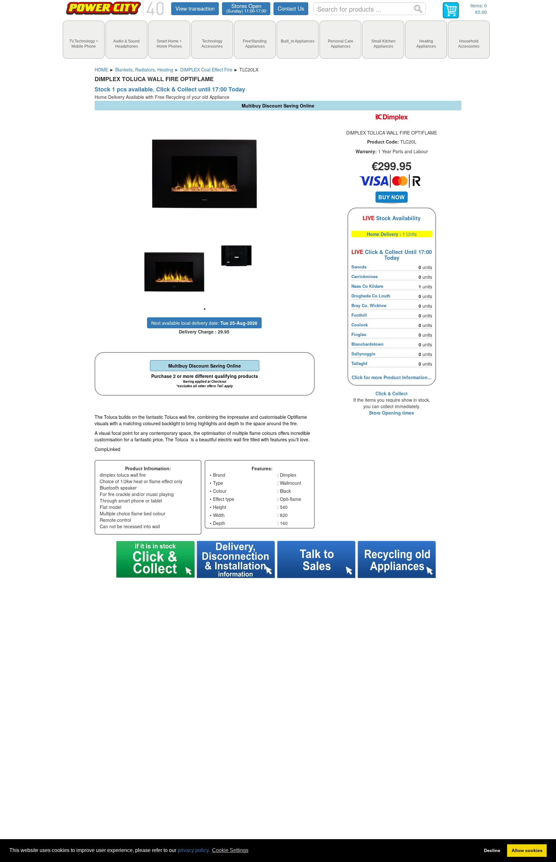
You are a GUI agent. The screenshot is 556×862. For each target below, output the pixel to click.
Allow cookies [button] (527, 850)
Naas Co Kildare (367, 286)
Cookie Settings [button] (230, 850)
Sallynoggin (363, 354)
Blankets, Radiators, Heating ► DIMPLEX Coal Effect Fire (173, 69)
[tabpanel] (173, 272)
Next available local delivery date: (204, 323)
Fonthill (359, 315)
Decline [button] (492, 850)
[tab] (84, 40)
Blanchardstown (367, 344)
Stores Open (246, 8)
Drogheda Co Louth (370, 296)
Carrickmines (364, 276)
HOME (101, 69)
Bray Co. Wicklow (368, 305)
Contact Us (291, 8)
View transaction (195, 8)
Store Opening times (391, 412)
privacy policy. (194, 850)
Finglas (358, 334)
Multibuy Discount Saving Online (204, 365)
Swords (358, 267)
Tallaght (359, 363)
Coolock (359, 325)
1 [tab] (204, 309)
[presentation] (83, 39)
